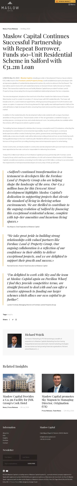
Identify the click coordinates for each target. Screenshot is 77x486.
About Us (6, 433)
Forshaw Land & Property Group (31, 81)
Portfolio (5, 440)
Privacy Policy (14, 482)
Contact (5, 443)
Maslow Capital (26, 78)
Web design (23, 482)
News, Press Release (10, 407)
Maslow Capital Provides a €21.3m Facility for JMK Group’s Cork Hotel (18, 400)
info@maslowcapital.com (47, 437)
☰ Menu (71, 4)
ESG (4, 435)
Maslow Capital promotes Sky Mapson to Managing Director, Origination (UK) (58, 401)
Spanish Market (64, 1)
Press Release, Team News (51, 411)
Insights (10, 314)
